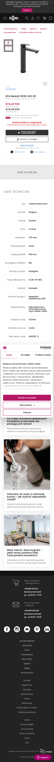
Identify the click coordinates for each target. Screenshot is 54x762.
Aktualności (27, 673)
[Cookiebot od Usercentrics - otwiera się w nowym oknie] (40, 347)
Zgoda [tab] (9, 355)
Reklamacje (27, 703)
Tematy (27, 663)
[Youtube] (27, 631)
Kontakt (27, 680)
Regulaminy (27, 685)
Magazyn (27, 645)
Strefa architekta (27, 733)
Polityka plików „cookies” (27, 707)
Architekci (27, 659)
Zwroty (27, 698)
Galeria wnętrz (27, 641)
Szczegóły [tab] (25, 355)
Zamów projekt (27, 724)
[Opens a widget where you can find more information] (42, 757)
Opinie (27, 720)
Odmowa (27, 412)
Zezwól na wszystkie (27, 398)
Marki (27, 668)
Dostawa (27, 689)
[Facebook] (7, 631)
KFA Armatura (11, 89)
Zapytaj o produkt (27, 145)
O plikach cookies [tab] (43, 355)
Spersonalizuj (26, 405)
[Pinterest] (37, 631)
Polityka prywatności (27, 712)
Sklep (27, 650)
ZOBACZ (27, 10)
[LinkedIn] (47, 631)
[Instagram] (17, 631)
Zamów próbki (27, 729)
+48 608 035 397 (31, 610)
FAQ (27, 742)
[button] (8, 43)
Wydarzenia (27, 654)
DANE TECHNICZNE (27, 172)
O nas (27, 738)
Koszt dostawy (27, 694)
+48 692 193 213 (19, 152)
